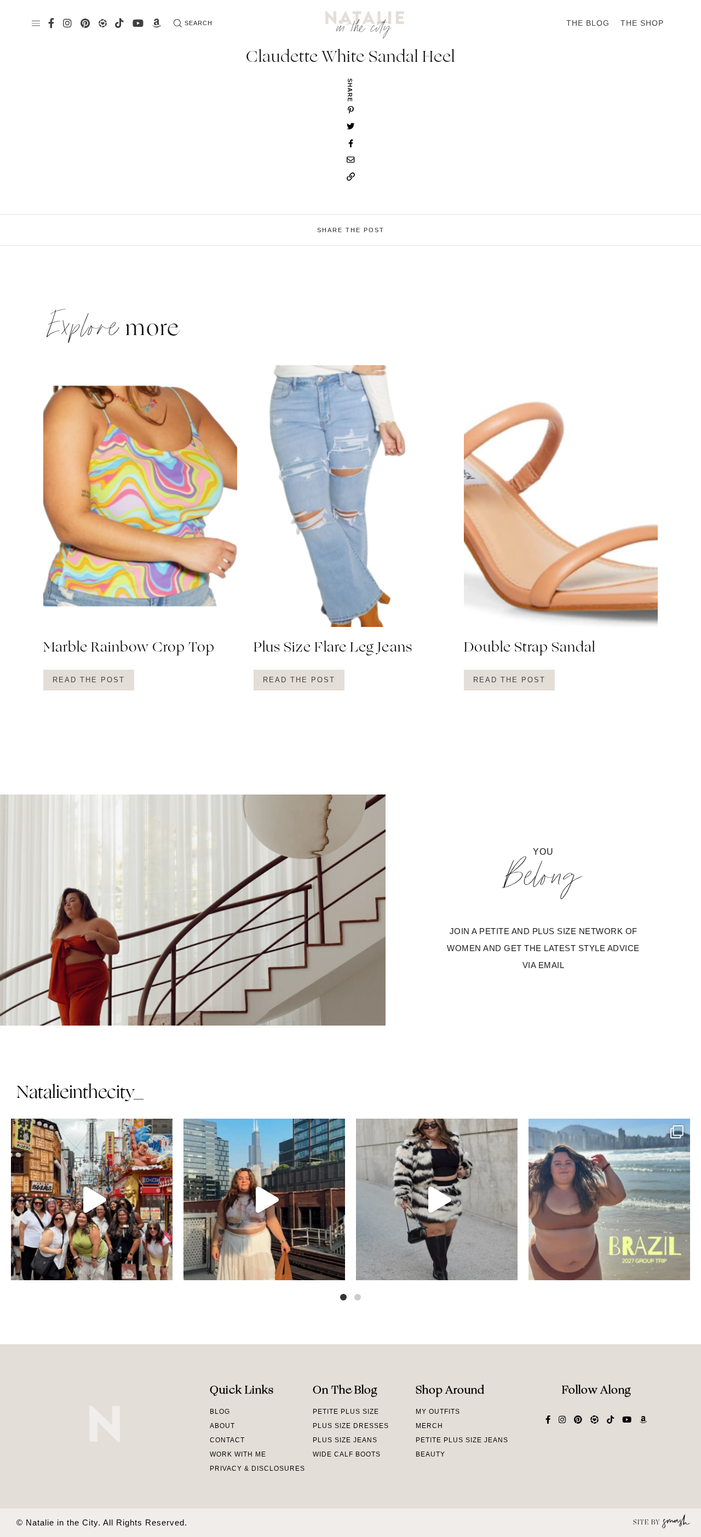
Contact (227, 1440)
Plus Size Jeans (345, 1440)
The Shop (642, 23)
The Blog (588, 23)
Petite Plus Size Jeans (462, 1440)
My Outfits (438, 1411)
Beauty (430, 1454)
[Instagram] (161, 1266)
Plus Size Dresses (351, 1426)
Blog (220, 1411)
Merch (429, 1426)
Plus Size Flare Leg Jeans (333, 648)
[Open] (92, 1199)
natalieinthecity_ (79, 1093)
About (222, 1426)
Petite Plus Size (346, 1411)
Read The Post (89, 680)
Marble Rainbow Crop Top (129, 648)
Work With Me (238, 1454)
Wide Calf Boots (347, 1454)
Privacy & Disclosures (257, 1468)
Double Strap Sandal (529, 648)
